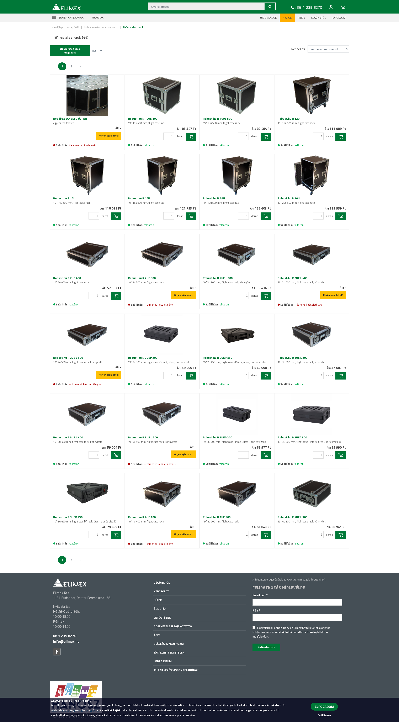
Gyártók (97, 17)
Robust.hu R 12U (296, 120)
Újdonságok (268, 18)
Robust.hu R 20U (296, 200)
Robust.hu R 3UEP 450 (84, 519)
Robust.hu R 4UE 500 (221, 519)
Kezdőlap (57, 27)
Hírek (301, 18)
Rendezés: (298, 49)
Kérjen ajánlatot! (108, 136)
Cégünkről (318, 18)
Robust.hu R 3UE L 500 (152, 439)
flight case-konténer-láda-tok (101, 27)
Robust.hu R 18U (221, 200)
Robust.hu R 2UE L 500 (77, 359)
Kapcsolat (339, 18)
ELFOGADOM (324, 706)
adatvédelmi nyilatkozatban (294, 632)
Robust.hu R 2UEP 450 (234, 359)
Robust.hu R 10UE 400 (146, 120)
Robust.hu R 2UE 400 (71, 280)
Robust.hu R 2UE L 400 (302, 280)
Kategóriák (73, 27)
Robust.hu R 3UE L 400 (77, 439)
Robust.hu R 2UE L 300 (227, 280)
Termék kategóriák (70, 17)
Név (256, 610)
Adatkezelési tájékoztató (173, 626)
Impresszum (163, 661)
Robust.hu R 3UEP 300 (309, 439)
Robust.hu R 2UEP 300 (159, 359)
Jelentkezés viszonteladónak (176, 670)
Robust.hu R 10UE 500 (221, 120)
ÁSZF (157, 635)
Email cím (260, 595)
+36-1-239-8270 (308, 7)
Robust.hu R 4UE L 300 (302, 519)
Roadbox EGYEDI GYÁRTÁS (70, 120)
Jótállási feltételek (169, 652)
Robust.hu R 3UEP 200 (234, 439)
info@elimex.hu (66, 641)
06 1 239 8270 (64, 636)
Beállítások (324, 715)
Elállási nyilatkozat (169, 643)
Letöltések (162, 617)
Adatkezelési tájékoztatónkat (115, 710)
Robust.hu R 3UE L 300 (302, 359)
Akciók (287, 18)
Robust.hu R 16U (146, 200)
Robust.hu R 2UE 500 (146, 280)
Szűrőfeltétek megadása (71, 51)
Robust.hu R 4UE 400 (146, 519)
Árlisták (160, 609)
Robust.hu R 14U (71, 200)
